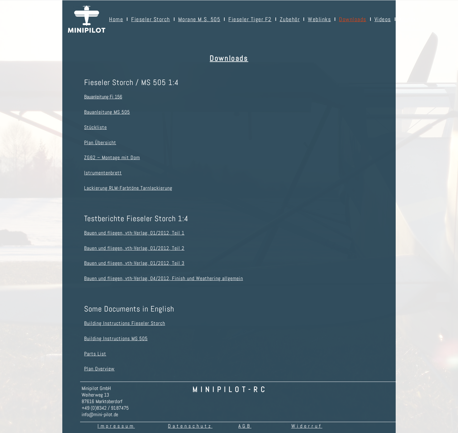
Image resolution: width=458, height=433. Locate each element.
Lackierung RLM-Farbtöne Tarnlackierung (128, 188)
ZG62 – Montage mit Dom (112, 157)
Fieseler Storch (150, 19)
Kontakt (409, 19)
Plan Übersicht (100, 142)
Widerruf (306, 426)
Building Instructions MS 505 (116, 338)
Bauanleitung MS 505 (107, 112)
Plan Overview (99, 368)
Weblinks (319, 19)
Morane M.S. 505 (199, 19)
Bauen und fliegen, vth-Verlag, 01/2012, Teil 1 (134, 233)
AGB (244, 426)
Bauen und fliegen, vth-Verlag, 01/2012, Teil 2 (134, 248)
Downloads (352, 19)
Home (116, 19)
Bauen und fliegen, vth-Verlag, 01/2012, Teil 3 (134, 263)
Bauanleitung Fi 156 (103, 96)
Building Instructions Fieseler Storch (124, 323)
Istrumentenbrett (103, 172)
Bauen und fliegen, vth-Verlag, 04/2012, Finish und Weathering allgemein (163, 278)
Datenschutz (190, 426)
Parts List (95, 353)
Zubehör (290, 19)
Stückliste (95, 127)
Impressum (116, 426)
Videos (383, 19)
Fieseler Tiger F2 (250, 19)
